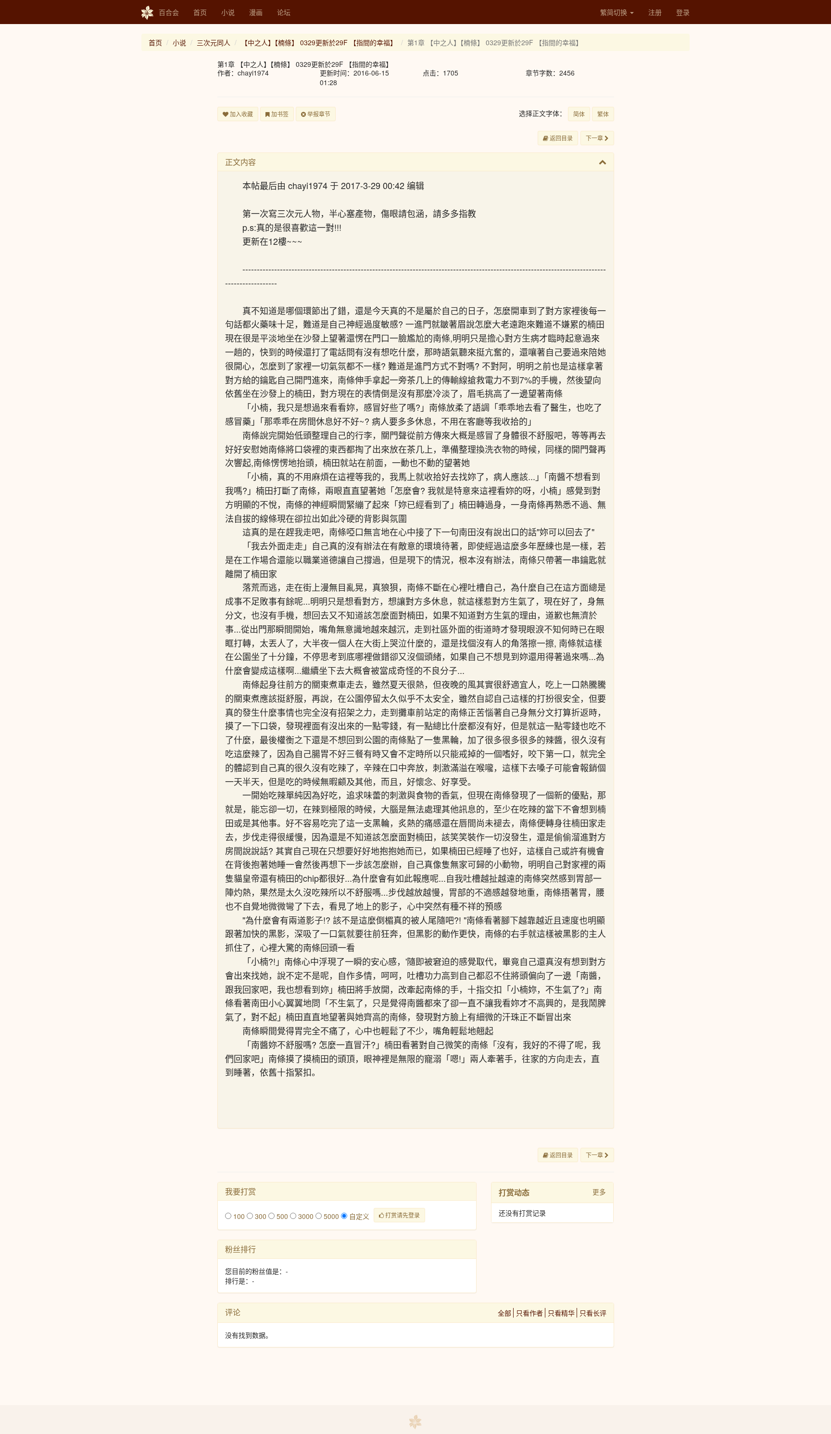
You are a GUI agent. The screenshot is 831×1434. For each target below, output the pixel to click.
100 (238, 1216)
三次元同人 (213, 42)
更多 (599, 1191)
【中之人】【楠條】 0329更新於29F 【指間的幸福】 (319, 42)
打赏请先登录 (402, 1215)
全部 (504, 1313)
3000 (305, 1216)
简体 (579, 114)
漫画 (256, 12)
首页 (200, 12)
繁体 (603, 114)
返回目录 (560, 138)
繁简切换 (614, 12)
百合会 (169, 12)
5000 (330, 1216)
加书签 (279, 114)
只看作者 (529, 1313)
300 (259, 1216)
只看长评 (592, 1313)
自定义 (358, 1216)
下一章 (595, 138)
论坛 (283, 12)
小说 (228, 12)
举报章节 (318, 114)
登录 (683, 12)
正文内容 (240, 161)
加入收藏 (240, 114)
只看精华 (561, 1313)
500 (281, 1216)
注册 (655, 12)
